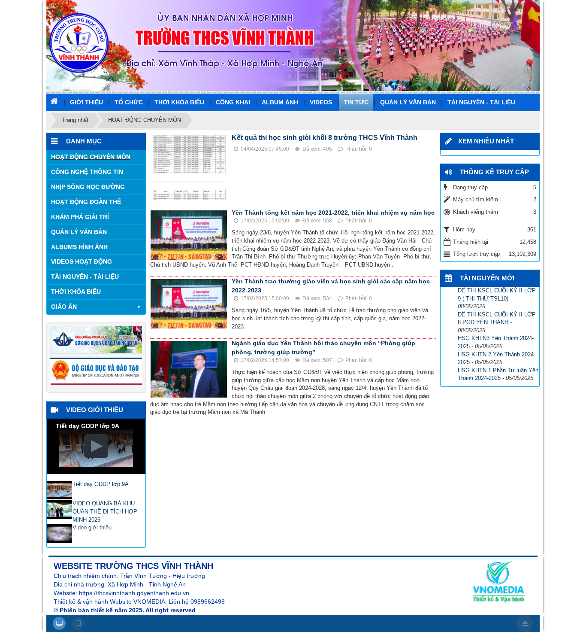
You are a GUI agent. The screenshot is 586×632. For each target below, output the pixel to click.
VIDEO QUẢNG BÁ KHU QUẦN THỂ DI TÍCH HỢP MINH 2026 (104, 511)
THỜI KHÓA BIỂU (76, 291)
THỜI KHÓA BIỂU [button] (179, 102)
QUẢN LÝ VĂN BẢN (79, 231)
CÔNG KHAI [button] (233, 102)
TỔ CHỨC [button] (129, 102)
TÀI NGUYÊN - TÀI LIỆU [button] (481, 102)
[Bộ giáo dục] (96, 371)
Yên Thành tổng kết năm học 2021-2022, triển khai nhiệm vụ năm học (333, 212)
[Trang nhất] (55, 101)
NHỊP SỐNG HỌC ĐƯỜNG (88, 186)
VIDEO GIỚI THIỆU (94, 409)
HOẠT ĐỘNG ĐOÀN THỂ (86, 201)
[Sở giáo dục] (96, 339)
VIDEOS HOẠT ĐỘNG (81, 261)
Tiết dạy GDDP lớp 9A (100, 484)
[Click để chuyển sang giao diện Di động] (78, 623)
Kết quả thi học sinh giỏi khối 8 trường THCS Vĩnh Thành (324, 137)
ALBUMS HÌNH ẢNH (79, 246)
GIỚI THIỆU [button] (86, 102)
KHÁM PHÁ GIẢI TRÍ (80, 216)
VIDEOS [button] (321, 102)
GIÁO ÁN (64, 306)
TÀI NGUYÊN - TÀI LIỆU (85, 276)
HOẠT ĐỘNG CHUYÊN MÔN (90, 156)
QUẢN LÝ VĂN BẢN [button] (408, 102)
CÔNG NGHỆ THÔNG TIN (87, 171)
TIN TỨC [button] (356, 102)
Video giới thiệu (92, 527)
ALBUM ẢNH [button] (280, 102)
